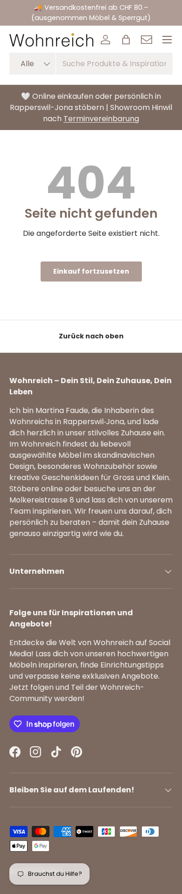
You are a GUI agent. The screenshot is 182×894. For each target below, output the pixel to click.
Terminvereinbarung (101, 118)
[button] (126, 39)
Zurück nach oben (91, 336)
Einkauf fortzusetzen (91, 271)
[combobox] (91, 64)
